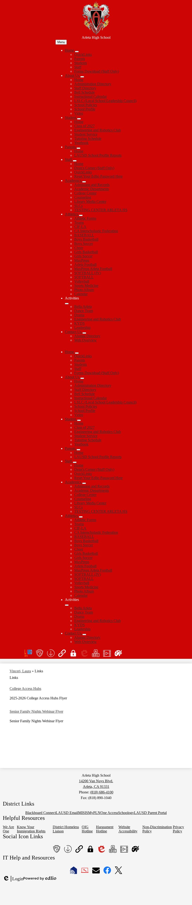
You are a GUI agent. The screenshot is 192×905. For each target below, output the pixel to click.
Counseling (82, 197)
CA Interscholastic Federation (96, 231)
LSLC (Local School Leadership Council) (105, 101)
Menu (61, 42)
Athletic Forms (85, 218)
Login (13, 879)
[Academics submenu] (84, 181)
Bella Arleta (83, 307)
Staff (77, 67)
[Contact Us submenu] (84, 333)
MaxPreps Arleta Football (93, 269)
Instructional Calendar (90, 96)
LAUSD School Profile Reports (98, 155)
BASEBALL (84, 235)
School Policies (85, 105)
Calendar (81, 294)
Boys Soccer (83, 244)
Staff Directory (85, 88)
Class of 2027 (84, 126)
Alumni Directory (87, 336)
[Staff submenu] (75, 160)
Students (80, 63)
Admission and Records (92, 185)
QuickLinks (83, 54)
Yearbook (81, 143)
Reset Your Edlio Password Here (98, 176)
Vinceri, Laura (20, 671)
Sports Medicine (86, 286)
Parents (79, 59)
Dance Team (83, 311)
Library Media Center (90, 201)
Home (78, 80)
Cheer (78, 248)
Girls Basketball (86, 252)
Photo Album (84, 290)
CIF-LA (80, 227)
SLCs (78, 206)
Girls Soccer (83, 256)
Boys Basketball (86, 239)
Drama (79, 315)
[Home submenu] (77, 51)
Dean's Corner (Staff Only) (94, 168)
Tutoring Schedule (87, 138)
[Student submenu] (79, 118)
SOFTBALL (84, 277)
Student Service (85, 134)
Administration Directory (92, 84)
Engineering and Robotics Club (97, 130)
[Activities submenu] (67, 303)
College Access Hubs (25, 689)
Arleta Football (85, 265)
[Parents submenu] (78, 148)
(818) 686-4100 (101, 792)
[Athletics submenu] (81, 215)
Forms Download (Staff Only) (96, 71)
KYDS (79, 323)
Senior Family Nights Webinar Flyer (36, 711)
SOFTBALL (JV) (87, 273)
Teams (79, 222)
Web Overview (85, 340)
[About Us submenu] (82, 76)
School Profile (84, 109)
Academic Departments (91, 189)
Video (78, 113)
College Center (85, 193)
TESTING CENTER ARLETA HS (100, 210)
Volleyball (81, 281)
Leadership (82, 328)
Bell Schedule (84, 92)
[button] (70, 352)
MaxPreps (81, 260)
